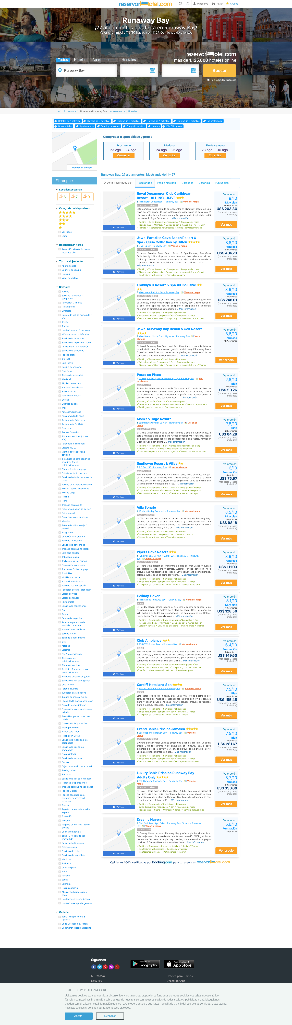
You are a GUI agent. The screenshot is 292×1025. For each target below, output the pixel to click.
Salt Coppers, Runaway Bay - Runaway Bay (160, 732)
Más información (180, 218)
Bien (231, 381)
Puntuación (230, 470)
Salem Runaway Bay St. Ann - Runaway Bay (161, 422)
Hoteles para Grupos (179, 976)
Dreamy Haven (149, 819)
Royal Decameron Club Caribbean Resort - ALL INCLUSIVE (164, 195)
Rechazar (110, 1016)
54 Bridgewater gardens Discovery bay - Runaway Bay (166, 378)
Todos (63, 60)
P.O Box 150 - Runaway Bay (153, 467)
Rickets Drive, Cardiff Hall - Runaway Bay (159, 688)
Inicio (59, 111)
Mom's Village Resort (154, 419)
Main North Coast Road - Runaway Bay (158, 201)
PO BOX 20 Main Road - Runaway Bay (158, 644)
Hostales (128, 60)
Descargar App (176, 980)
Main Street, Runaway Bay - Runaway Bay (160, 599)
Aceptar (78, 1016)
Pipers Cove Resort (153, 552)
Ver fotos (120, 227)
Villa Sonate (146, 507)
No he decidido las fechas (223, 80)
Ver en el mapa (191, 201)
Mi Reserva (98, 976)
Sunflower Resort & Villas (157, 464)
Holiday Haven (148, 596)
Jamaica (71, 111)
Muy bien (231, 200)
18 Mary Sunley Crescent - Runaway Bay (159, 511)
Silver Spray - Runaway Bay (152, 246)
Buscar (219, 70)
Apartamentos (103, 60)
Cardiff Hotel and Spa (155, 685)
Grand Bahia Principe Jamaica (161, 729)
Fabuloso (231, 244)
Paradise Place (149, 375)
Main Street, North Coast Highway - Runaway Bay (164, 336)
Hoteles (80, 60)
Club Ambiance (149, 640)
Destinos (96, 980)
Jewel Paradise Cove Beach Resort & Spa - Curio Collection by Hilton (166, 240)
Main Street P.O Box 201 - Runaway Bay (159, 292)
